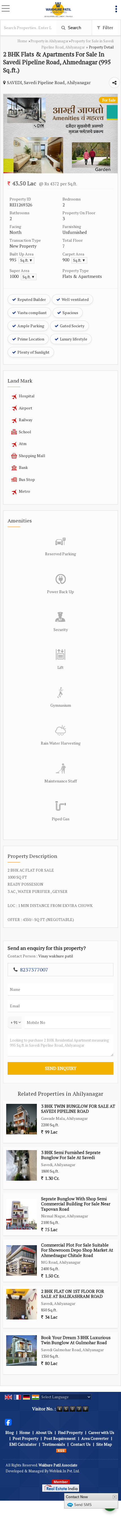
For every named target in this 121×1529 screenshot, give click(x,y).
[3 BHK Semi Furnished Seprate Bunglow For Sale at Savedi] (21, 1165)
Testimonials (53, 1444)
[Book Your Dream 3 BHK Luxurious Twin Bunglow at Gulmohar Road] (21, 1350)
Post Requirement (60, 1438)
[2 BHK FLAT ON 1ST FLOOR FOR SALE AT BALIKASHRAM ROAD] (21, 1304)
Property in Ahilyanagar (49, 41)
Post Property (25, 1438)
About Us (44, 1432)
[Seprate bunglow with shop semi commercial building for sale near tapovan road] (21, 1214)
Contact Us (81, 1444)
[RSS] (61, 1450)
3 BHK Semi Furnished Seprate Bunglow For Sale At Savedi (70, 1155)
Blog (9, 1432)
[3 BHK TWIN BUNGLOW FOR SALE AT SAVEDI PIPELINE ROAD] (21, 1119)
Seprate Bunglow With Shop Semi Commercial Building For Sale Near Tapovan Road (75, 1204)
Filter (107, 27)
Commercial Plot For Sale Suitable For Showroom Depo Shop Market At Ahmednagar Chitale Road (77, 1250)
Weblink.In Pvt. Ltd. (64, 1471)
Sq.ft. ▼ (26, 260)
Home (22, 41)
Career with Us (101, 1432)
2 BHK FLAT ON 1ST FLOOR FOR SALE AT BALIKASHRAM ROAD (72, 1293)
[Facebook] (8, 1421)
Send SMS (83, 1505)
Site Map (104, 1444)
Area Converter (95, 1438)
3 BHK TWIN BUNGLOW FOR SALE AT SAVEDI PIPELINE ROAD (78, 1108)
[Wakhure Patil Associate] (58, 10)
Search (74, 27)
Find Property (70, 1432)
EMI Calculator (23, 1444)
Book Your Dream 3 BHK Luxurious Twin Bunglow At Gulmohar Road (76, 1340)
